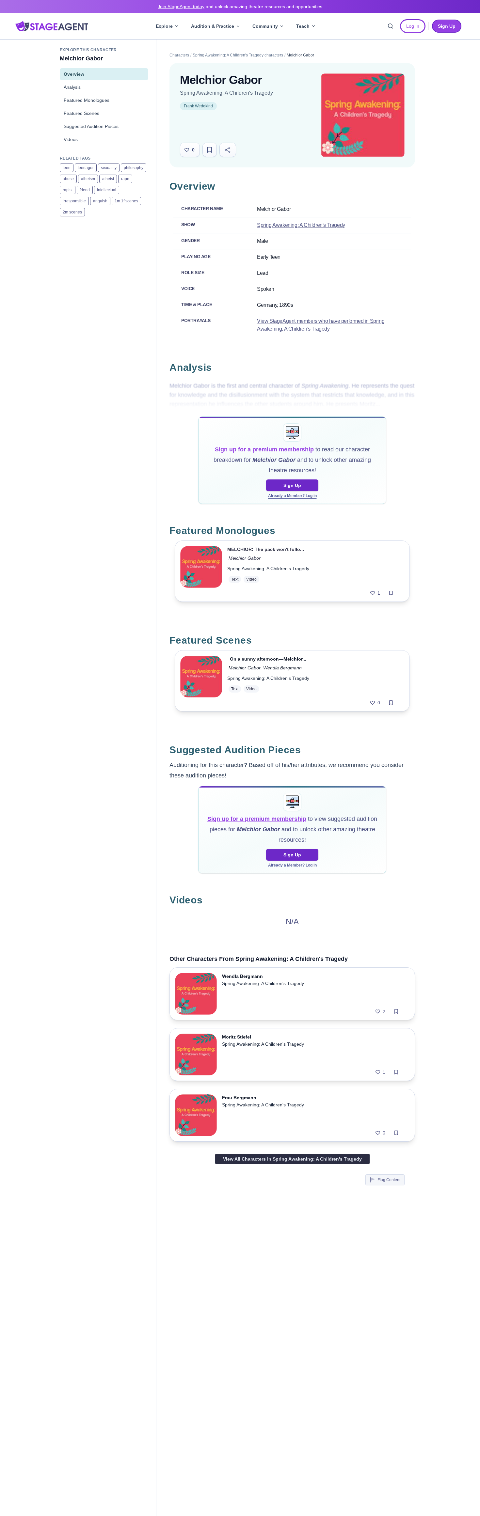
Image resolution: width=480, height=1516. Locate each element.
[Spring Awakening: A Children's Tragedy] (363, 115)
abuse (68, 179)
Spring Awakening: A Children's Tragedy (226, 93)
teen (67, 167)
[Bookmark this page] (209, 150)
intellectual (106, 190)
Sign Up (292, 485)
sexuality (109, 167)
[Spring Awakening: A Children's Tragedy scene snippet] (201, 681)
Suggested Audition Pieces (91, 126)
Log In (412, 26)
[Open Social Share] (227, 150)
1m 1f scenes (126, 201)
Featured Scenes (81, 113)
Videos (71, 139)
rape (125, 179)
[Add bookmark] (391, 593)
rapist (67, 190)
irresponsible (74, 201)
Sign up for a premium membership (264, 449)
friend (85, 190)
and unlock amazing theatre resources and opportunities (240, 6)
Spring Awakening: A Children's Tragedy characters (238, 55)
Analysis (72, 87)
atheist (108, 179)
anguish (100, 201)
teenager (86, 167)
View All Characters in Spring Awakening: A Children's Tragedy (292, 1159)
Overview (74, 74)
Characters (179, 55)
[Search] (390, 26)
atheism (88, 179)
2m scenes (72, 212)
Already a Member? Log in (292, 495)
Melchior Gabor (245, 558)
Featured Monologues (86, 100)
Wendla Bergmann (282, 667)
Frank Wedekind (198, 106)
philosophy (133, 167)
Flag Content (388, 1180)
